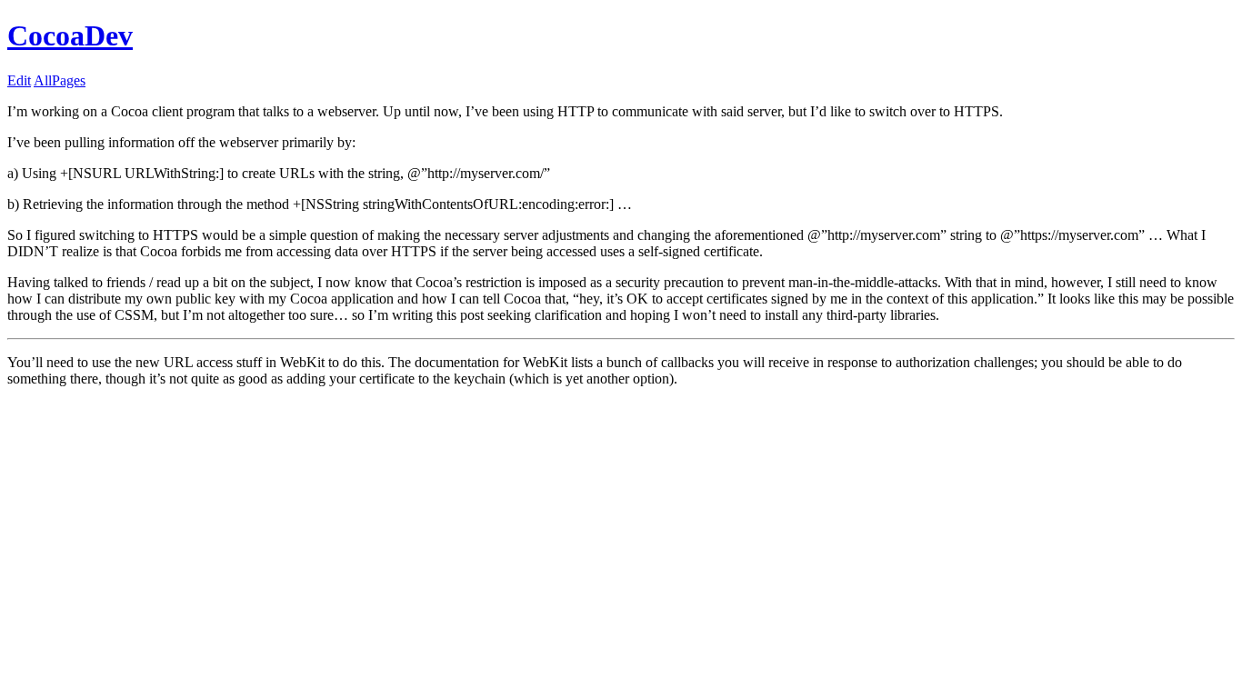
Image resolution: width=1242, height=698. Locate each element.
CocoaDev (70, 35)
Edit (19, 80)
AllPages (59, 80)
